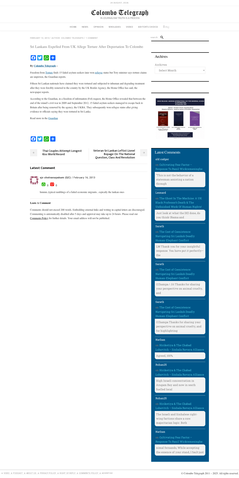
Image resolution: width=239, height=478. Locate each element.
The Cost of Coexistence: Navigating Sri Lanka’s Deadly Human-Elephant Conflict (175, 236)
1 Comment (92, 38)
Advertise (107, 473)
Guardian (53, 118)
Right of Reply (67, 473)
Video (7, 473)
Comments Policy (88, 473)
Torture (49, 72)
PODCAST (18, 473)
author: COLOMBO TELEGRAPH (67, 38)
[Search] (160, 37)
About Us (31, 473)
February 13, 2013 (39, 38)
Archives (161, 64)
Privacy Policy (48, 473)
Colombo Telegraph (45, 66)
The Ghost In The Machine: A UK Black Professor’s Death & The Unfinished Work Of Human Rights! (178, 203)
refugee (99, 72)
